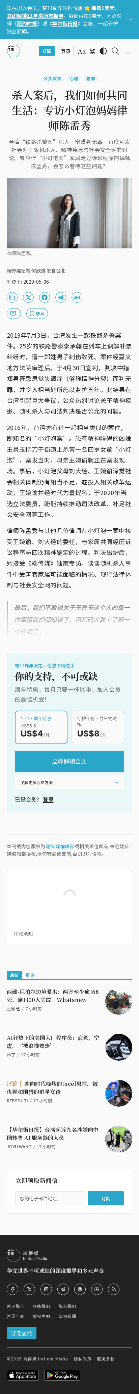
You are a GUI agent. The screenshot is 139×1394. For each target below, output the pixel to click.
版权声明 (42, 1316)
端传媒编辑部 (60, 846)
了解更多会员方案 (36, 782)
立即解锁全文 (69, 761)
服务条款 (106, 1358)
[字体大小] (82, 51)
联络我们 (42, 1306)
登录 (48, 799)
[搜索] (115, 51)
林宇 (11, 1054)
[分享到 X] (28, 297)
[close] (131, 19)
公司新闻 (68, 1316)
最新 (14, 975)
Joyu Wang (19, 1146)
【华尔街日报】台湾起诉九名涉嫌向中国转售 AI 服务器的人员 (53, 1134)
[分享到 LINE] (77, 297)
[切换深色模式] (103, 51)
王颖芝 (13, 1008)
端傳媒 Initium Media (45, 1358)
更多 (30, 975)
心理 (74, 78)
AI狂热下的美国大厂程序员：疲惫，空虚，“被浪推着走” (53, 1042)
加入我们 (68, 1306)
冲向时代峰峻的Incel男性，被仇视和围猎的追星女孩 (52, 1088)
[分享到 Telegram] (60, 297)
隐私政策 (83, 1358)
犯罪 (90, 78)
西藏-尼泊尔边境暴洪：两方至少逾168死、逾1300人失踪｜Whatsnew (53, 996)
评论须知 (23, 933)
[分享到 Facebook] (44, 297)
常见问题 (16, 1316)
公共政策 (52, 78)
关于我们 (16, 1306)
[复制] (12, 297)
